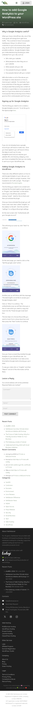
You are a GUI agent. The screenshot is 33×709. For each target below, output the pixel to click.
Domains (9, 488)
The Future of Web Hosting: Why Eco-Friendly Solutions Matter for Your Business (18, 436)
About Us (5, 659)
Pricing (4, 664)
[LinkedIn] (11, 617)
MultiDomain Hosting (9, 626)
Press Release (10, 509)
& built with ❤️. (23, 688)
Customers (9, 485)
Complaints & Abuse (8, 679)
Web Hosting (10, 522)
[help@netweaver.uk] (4, 601)
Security (8, 512)
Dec (16, 22)
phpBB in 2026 (10, 426)
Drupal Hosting (7, 631)
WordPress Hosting (8, 629)
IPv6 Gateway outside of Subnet (16, 442)
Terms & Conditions (8, 674)
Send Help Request (12, 604)
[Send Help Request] (4, 604)
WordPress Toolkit (8, 651)
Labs (3, 644)
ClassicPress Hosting (9, 636)
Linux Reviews (10, 494)
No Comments (9, 25)
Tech (7, 519)
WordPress (25, 22)
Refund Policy (6, 681)
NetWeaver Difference (13, 497)
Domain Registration (8, 649)
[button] (17, 3)
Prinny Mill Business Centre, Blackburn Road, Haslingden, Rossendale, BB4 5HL (18, 609)
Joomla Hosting (7, 633)
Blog (3, 661)
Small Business (10, 516)
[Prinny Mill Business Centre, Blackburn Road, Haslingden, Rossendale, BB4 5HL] (4, 609)
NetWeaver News (11, 500)
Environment (10, 491)
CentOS (8, 482)
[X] (5, 617)
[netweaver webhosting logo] (4, 3)
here (14, 110)
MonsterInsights (17, 183)
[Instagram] (17, 617)
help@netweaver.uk (12, 601)
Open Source (10, 506)
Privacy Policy (6, 677)
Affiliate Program (7, 646)
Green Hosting (6, 666)
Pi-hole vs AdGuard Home (21, 475)
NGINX (8, 503)
